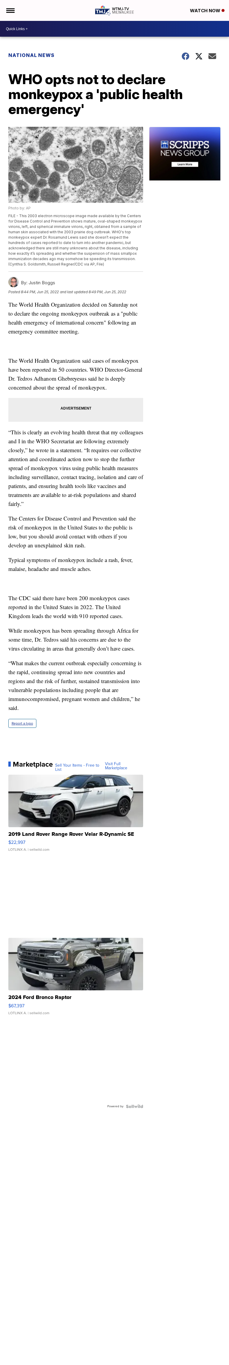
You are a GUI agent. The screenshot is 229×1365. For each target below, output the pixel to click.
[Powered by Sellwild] (134, 1106)
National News (31, 55)
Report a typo (22, 723)
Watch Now (206, 10)
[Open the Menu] (10, 10)
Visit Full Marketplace (116, 766)
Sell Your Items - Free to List (77, 767)
